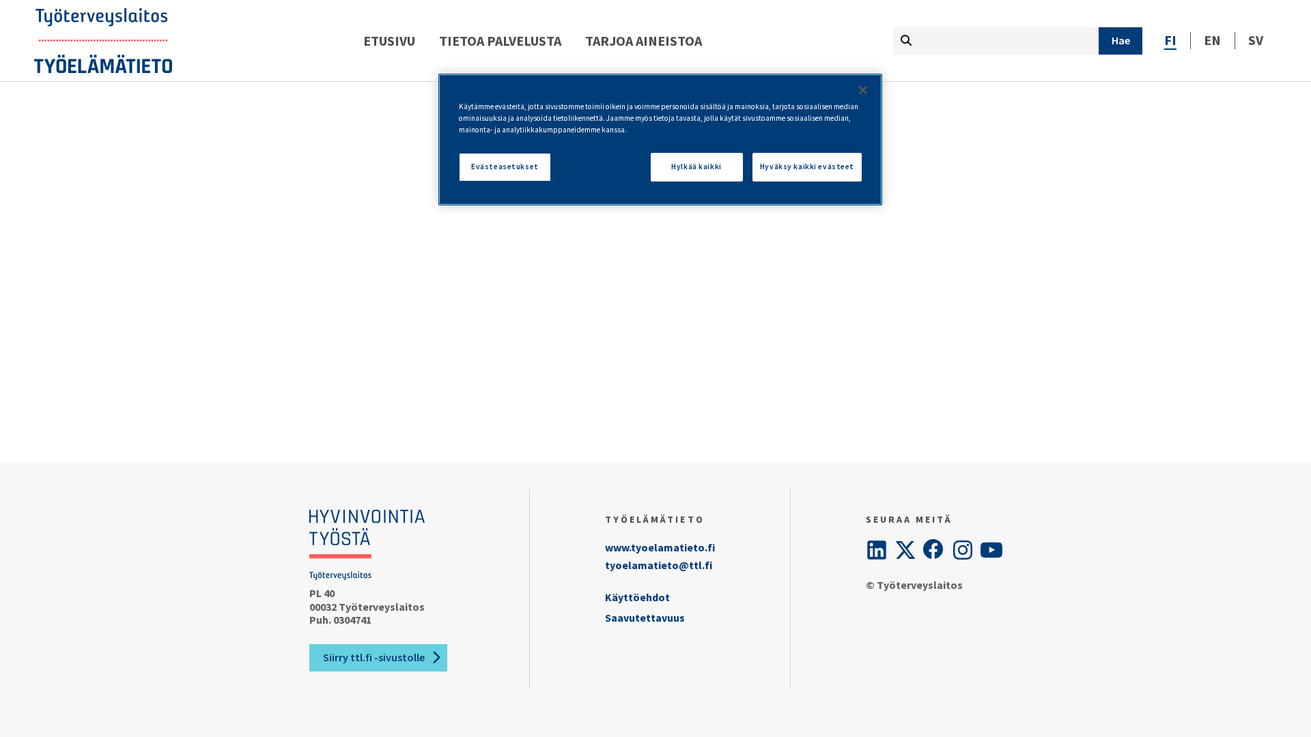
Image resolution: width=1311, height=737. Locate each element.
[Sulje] (863, 90)
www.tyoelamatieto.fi (660, 547)
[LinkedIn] (877, 550)
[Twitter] (905, 550)
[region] (660, 139)
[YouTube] (991, 550)
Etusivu (389, 40)
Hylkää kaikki (696, 166)
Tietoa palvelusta (500, 40)
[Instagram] (963, 550)
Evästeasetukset (505, 166)
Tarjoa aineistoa (643, 40)
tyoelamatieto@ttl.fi (658, 565)
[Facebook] (934, 550)
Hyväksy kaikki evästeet (807, 166)
